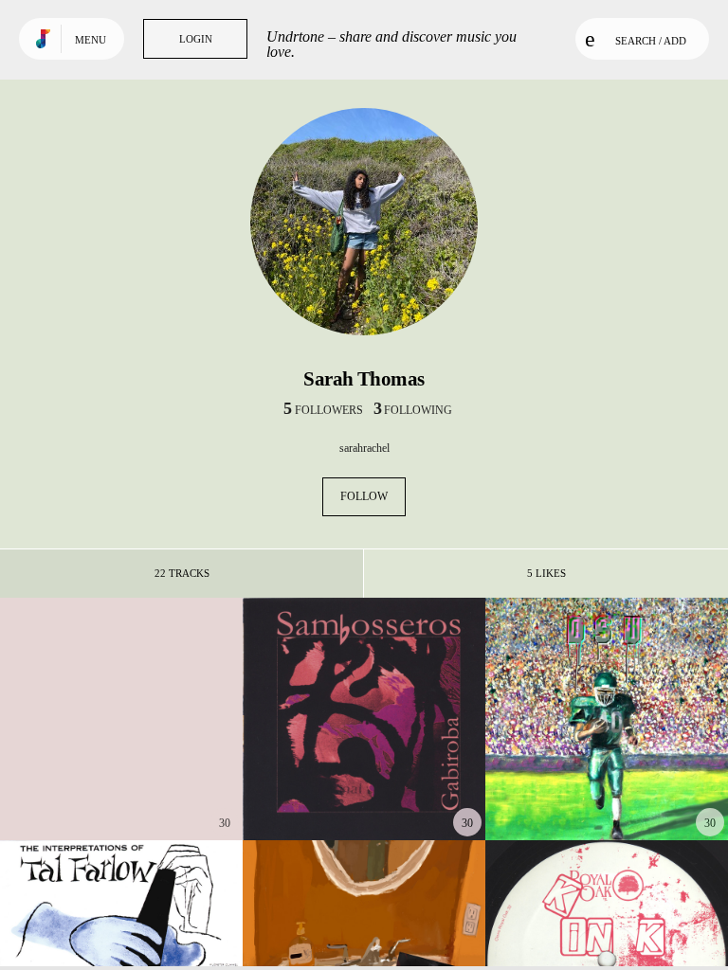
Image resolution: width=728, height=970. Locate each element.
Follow (364, 496)
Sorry (606, 787)
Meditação (363, 787)
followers (322, 410)
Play (121, 718)
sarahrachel (364, 448)
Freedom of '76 (121, 787)
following (412, 410)
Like (71, 718)
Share (172, 718)
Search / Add (650, 40)
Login (195, 39)
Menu (90, 39)
